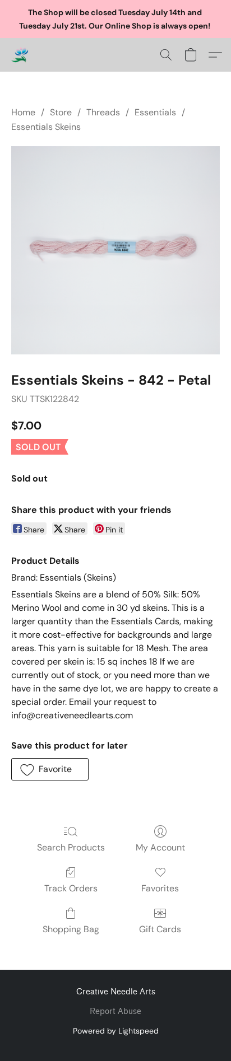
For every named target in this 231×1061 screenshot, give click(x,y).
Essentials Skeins (46, 127)
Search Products (71, 847)
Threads (103, 112)
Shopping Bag (71, 929)
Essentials (155, 112)
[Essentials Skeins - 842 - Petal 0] (115, 250)
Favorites (160, 888)
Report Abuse (115, 1011)
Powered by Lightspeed (116, 1031)
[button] (20, 55)
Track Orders (71, 888)
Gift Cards (160, 929)
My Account (160, 847)
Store (61, 112)
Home (23, 112)
